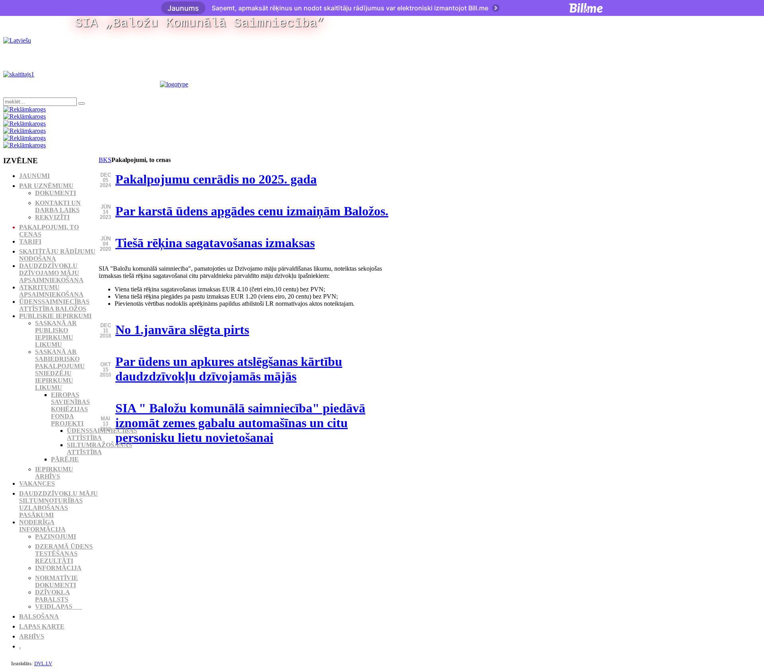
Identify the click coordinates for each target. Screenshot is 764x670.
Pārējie (65, 459)
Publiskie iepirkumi (55, 316)
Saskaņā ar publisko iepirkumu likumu (56, 334)
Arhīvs (31, 636)
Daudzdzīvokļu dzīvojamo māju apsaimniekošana (51, 272)
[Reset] (81, 103)
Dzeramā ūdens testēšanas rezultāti (64, 553)
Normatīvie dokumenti (56, 581)
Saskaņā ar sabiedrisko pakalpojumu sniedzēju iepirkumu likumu (60, 369)
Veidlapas (58, 606)
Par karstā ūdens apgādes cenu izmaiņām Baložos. (251, 211)
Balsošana (39, 616)
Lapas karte (41, 626)
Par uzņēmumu (46, 185)
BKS (105, 159)
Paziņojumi (55, 536)
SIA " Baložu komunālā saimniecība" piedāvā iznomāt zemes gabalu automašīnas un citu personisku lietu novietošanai (240, 423)
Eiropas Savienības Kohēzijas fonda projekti (70, 409)
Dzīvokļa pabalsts (52, 596)
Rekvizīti (52, 217)
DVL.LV (43, 663)
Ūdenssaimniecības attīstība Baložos (54, 305)
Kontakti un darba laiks (58, 206)
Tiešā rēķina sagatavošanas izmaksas (215, 243)
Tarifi (30, 241)
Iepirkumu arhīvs (54, 473)
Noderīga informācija (42, 526)
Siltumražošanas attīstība (99, 448)
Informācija (58, 568)
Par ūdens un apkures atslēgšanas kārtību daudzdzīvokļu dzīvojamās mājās (228, 368)
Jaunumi (34, 175)
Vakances (37, 483)
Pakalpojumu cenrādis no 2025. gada (216, 179)
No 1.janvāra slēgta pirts (182, 329)
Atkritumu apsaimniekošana (51, 291)
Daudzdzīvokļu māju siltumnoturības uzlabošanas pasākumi (58, 504)
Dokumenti (55, 192)
